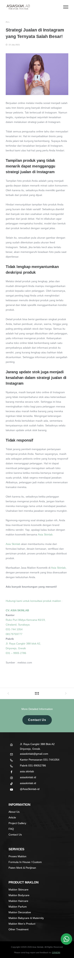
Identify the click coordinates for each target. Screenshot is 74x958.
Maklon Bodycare (19, 895)
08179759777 (14, 634)
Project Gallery (17, 823)
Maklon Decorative (20, 912)
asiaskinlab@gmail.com (34, 753)
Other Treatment (18, 929)
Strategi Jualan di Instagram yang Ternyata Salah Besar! (35, 33)
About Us (14, 811)
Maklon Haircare (18, 900)
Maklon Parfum (18, 906)
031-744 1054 (14, 629)
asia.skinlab (27, 771)
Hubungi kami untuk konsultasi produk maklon (33, 600)
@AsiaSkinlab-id (29, 789)
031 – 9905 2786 (16, 653)
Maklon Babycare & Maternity (26, 917)
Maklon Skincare (18, 889)
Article (12, 817)
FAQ (11, 828)
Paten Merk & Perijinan (22, 867)
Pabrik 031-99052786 (33, 765)
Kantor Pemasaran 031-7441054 (39, 759)
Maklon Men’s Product (22, 923)
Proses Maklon (17, 856)
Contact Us (37, 719)
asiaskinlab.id (28, 777)
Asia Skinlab (45, 534)
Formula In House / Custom (25, 862)
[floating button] (66, 939)
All (8, 22)
